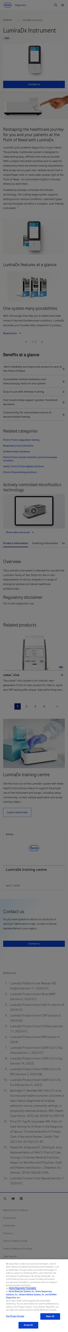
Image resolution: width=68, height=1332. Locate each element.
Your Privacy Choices (15, 1316)
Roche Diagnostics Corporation (22, 1288)
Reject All (50, 1316)
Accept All (28, 1325)
